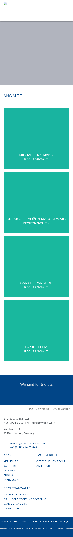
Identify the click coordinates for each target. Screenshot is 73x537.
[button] (64, 10)
